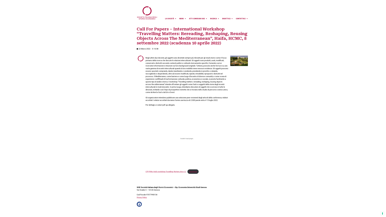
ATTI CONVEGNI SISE (197, 18)
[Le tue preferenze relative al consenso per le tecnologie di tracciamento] (382, 213)
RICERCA (213, 18)
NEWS (181, 18)
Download (193, 171)
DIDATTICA (226, 18)
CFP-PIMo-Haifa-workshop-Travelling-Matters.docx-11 (166, 171)
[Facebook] (139, 204)
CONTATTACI (241, 18)
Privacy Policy (142, 197)
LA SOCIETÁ (169, 18)
